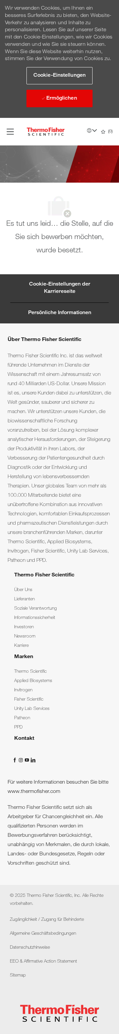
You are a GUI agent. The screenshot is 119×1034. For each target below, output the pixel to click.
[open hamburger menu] (10, 132)
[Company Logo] (45, 131)
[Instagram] (21, 760)
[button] (59, 75)
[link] (23, 590)
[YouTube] (27, 760)
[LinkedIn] (32, 760)
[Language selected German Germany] (92, 130)
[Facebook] (16, 760)
